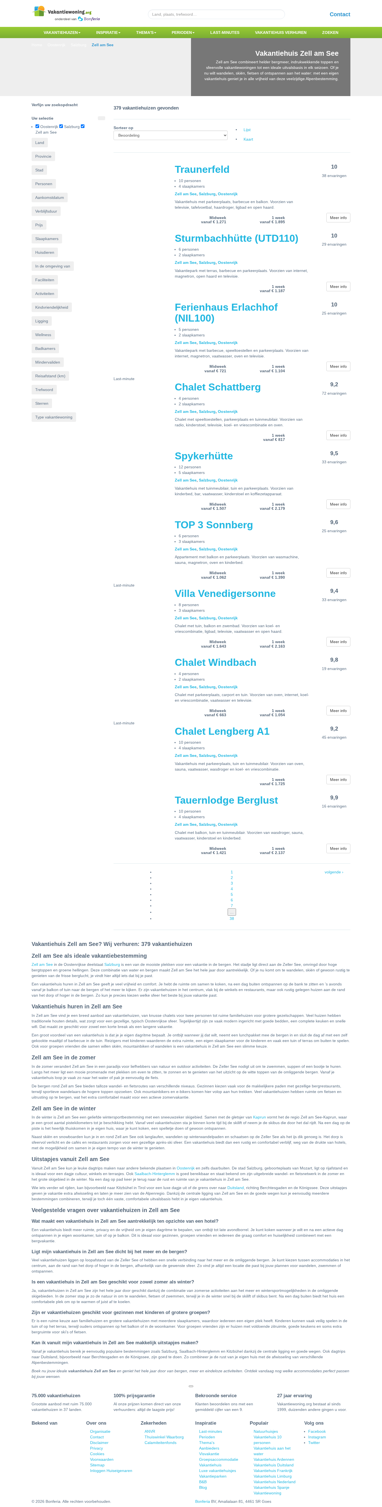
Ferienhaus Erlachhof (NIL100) (226, 312)
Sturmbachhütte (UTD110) (236, 238)
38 (232, 918)
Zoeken (330, 32)
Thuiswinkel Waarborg (164, 1437)
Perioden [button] (182, 32)
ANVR (150, 1431)
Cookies (97, 1454)
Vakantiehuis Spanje (271, 1487)
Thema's (206, 1442)
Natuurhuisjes (266, 1431)
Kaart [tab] (248, 139)
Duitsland (235, 1187)
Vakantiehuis (210, 1465)
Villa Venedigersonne (225, 593)
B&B (203, 1482)
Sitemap (97, 1465)
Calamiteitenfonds (160, 1442)
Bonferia (202, 1501)
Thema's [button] (145, 32)
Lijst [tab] (247, 129)
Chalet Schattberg (218, 387)
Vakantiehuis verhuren (280, 32)
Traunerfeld (202, 169)
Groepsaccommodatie (218, 1459)
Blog (203, 1487)
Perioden (207, 1437)
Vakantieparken (213, 1476)
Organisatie (100, 1431)
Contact (340, 14)
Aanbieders (209, 1448)
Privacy (96, 1448)
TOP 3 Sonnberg (214, 525)
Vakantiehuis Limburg (273, 1476)
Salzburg (207, 194)
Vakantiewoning (267, 1493)
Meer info (338, 217)
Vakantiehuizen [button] (61, 32)
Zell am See (186, 194)
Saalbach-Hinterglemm (155, 1173)
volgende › (334, 872)
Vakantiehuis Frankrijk (273, 1470)
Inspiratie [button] (107, 32)
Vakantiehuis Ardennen (274, 1459)
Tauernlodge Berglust (226, 800)
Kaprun (259, 1117)
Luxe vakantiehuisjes (217, 1470)
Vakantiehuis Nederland (275, 1482)
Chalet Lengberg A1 (222, 731)
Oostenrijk (228, 194)
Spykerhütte (204, 456)
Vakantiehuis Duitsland (274, 1465)
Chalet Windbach (215, 662)
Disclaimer (99, 1442)
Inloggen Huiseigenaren (111, 1470)
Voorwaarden (102, 1459)
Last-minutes (224, 32)
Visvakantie (209, 1454)
